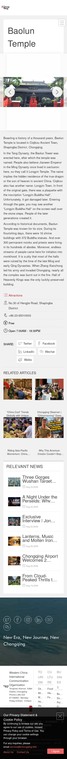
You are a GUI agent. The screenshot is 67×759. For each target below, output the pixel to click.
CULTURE (50, 677)
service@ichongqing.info (23, 746)
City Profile (41, 688)
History (50, 693)
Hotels (41, 701)
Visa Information (41, 705)
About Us (8, 752)
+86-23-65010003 (17, 315)
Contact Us (23, 752)
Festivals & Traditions (50, 697)
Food (50, 688)
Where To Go (41, 697)
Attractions (13, 295)
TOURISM (40, 677)
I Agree (55, 751)
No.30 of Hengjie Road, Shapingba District (28, 303)
